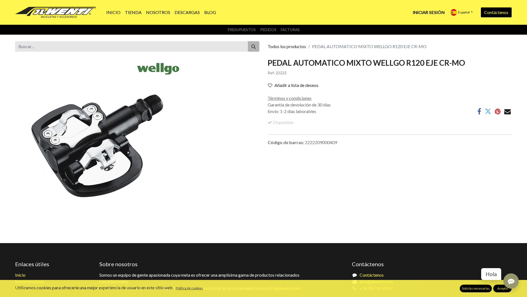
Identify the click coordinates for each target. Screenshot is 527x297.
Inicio (20, 274)
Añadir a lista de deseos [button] (296, 85)
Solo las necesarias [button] (476, 288)
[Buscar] (253, 46)
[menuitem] (113, 12)
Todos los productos (287, 46)
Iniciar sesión (429, 12)
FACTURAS (290, 30)
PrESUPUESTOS (242, 30)
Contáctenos (496, 12)
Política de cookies (189, 288)
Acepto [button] (502, 288)
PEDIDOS (268, 30)
